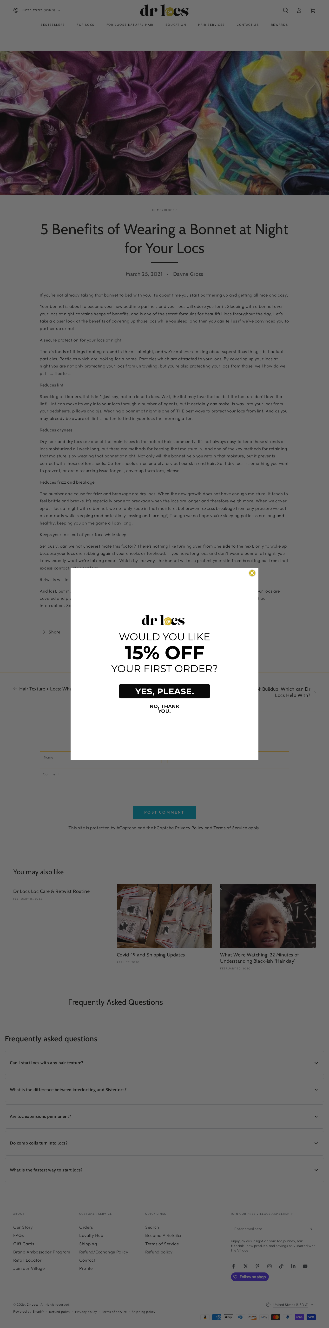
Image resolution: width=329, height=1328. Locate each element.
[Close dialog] (252, 573)
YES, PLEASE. (164, 691)
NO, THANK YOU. (164, 708)
